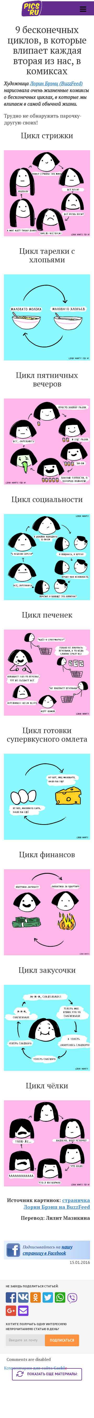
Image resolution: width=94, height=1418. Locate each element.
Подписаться (62, 1340)
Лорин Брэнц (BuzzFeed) (56, 83)
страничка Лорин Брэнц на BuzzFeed (57, 1203)
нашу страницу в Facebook (47, 1250)
